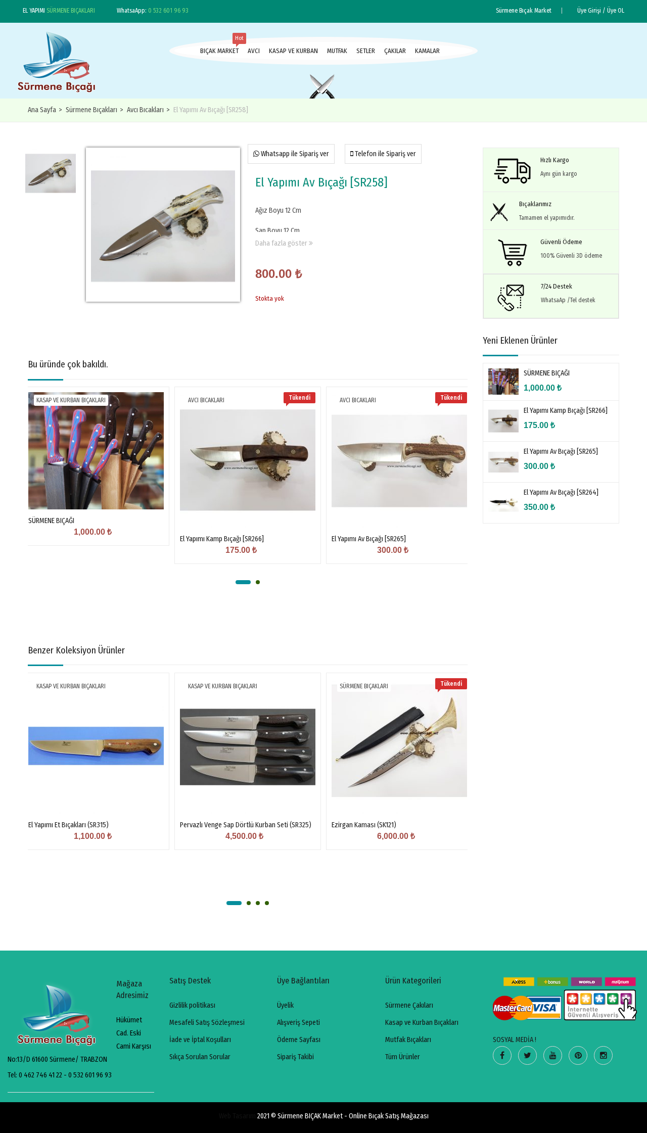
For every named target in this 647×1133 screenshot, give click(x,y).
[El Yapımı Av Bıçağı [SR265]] (399, 460)
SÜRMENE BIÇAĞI (51, 520)
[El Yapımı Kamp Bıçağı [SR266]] (247, 460)
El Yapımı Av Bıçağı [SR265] (369, 539)
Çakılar (395, 51)
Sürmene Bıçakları (91, 110)
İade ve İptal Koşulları (200, 1039)
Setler (365, 51)
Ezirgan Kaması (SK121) (364, 825)
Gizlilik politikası (192, 1005)
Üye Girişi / (591, 10)
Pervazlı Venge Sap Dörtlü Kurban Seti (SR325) (245, 825)
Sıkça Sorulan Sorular (199, 1057)
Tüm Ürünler (402, 1057)
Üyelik (285, 1005)
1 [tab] (243, 582)
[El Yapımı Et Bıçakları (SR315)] (96, 746)
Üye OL (615, 10)
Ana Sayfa (42, 110)
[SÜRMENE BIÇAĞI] (96, 450)
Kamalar (427, 51)
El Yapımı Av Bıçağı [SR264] (561, 492)
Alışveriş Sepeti (298, 1022)
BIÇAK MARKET (219, 48)
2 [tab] (258, 582)
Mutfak (337, 51)
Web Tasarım (237, 1116)
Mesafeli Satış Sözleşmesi (207, 1022)
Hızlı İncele (96, 484)
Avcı (254, 51)
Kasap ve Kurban (293, 51)
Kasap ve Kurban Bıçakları (71, 400)
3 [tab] (258, 903)
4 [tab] (267, 903)
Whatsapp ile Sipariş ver (294, 154)
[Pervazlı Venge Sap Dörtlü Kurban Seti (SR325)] (247, 746)
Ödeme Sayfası (298, 1039)
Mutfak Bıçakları (408, 1039)
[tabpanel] (96, 474)
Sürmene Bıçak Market (523, 10)
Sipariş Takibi (295, 1057)
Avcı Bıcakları (145, 110)
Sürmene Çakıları (409, 1005)
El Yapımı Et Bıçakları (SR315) (68, 825)
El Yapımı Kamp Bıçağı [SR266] (222, 539)
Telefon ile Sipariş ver (384, 154)
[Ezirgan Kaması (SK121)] (399, 746)
